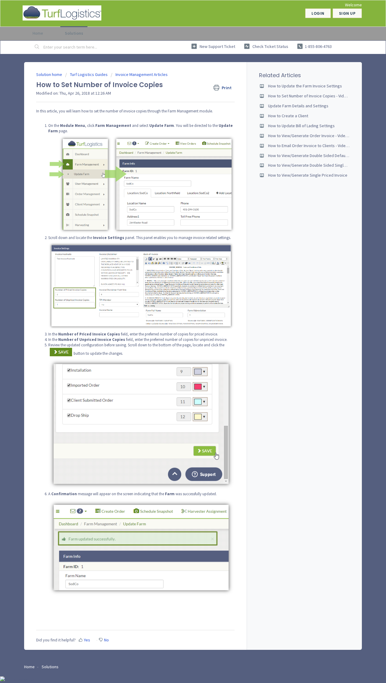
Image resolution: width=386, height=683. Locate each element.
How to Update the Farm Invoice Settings (305, 86)
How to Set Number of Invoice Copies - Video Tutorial (315, 96)
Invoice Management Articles (141, 74)
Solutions (74, 33)
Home (38, 33)
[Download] (182, 269)
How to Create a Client (288, 115)
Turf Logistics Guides (89, 74)
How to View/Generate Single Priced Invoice (307, 175)
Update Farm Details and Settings (298, 106)
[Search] (37, 47)
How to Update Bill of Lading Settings (301, 125)
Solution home (49, 74)
